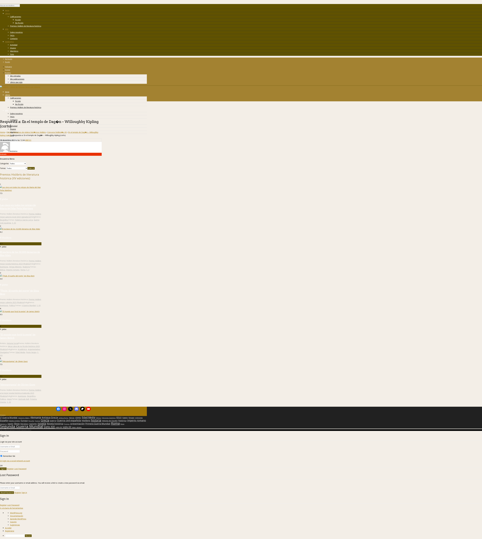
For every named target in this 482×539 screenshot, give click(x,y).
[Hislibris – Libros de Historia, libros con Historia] (20, 87)
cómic (78, 418)
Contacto (14, 38)
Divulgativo (4, 352)
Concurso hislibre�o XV (57, 132)
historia (96, 420)
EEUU (119, 418)
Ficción (18, 20)
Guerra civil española (69, 420)
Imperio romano (12, 270)
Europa (24, 421)
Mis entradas (15, 76)
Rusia (122, 424)
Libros (7, 13)
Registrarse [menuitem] (9, 531)
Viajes (9, 399)
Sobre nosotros (16, 32)
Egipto (125, 418)
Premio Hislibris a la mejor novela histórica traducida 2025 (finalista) (20, 393)
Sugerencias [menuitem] (15, 525)
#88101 (28, 140)
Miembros (14, 51)
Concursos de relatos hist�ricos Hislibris (29, 132)
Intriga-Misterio (15, 267)
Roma (22, 270)
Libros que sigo (16, 82)
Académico (22, 349)
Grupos (13, 48)
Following (8, 67)
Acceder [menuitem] (8, 528)
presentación (77, 424)
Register (10, 469)
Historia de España (109, 421)
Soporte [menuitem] (13, 522)
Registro (8, 73)
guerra (53, 421)
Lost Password (20, 469)
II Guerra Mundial (29, 305)
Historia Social (12, 343)
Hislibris (86, 420)
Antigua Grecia (50, 417)
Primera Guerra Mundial (97, 424)
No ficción (19, 23)
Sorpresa (3, 415)
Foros (9, 132)
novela (42, 423)
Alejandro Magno (24, 418)
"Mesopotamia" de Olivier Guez (17, 384)
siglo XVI (59, 427)
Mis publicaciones (17, 79)
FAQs (12, 35)
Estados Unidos (14, 421)
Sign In (24, 492)
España (4, 420)
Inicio (7, 10)
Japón (10, 424)
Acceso (7, 70)
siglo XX (67, 427)
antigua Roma (63, 418)
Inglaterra (3, 424)
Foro (12, 54)
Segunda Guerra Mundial (21, 426)
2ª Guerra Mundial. (9, 418)
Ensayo (131, 418)
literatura (24, 424)
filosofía (31, 421)
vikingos (78, 427)
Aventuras (4, 267)
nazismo (33, 424)
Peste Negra (31, 352)
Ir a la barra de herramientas (11, 508)
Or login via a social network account (15, 461)
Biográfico (4, 220)
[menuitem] (243, 535)
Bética (2, 270)
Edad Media (20, 352)
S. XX (14, 223)
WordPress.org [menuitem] (16, 513)
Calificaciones (15, 16)
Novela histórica (55, 424)
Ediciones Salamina (109, 418)
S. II (27, 270)
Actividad (13, 45)
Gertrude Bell (23, 399)
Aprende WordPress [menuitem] (18, 519)
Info (6, 29)
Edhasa (98, 418)
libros (17, 424)
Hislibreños (9, 42)
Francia (37, 421)
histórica (122, 421)
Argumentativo (34, 349)
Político (12, 305)
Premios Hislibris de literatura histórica (25, 26)
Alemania (35, 417)
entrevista (139, 418)
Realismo (26, 267)
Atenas (71, 418)
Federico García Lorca (24, 220)
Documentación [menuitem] (16, 516)
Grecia (45, 420)
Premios (67, 424)
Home (2, 132)
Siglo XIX (49, 427)
